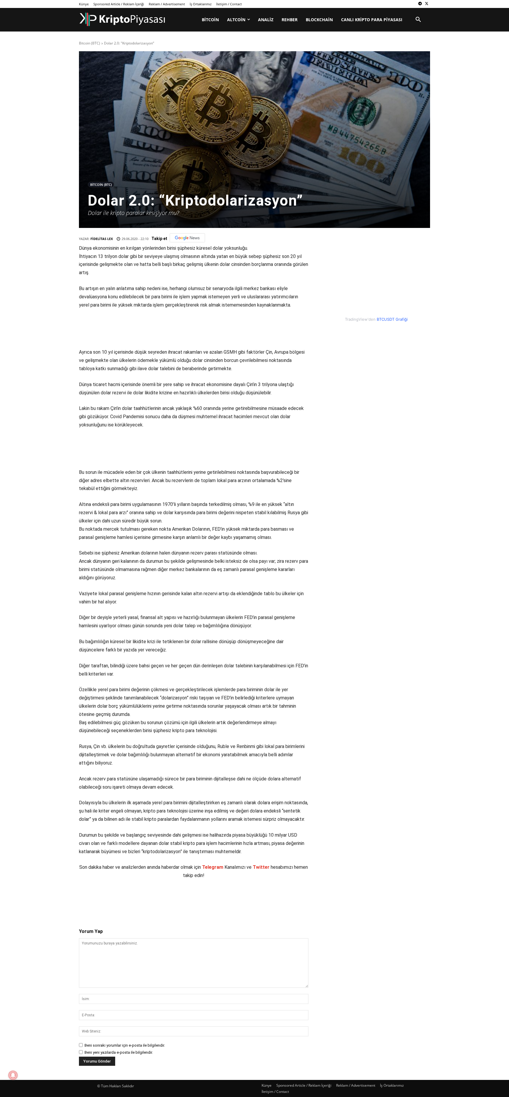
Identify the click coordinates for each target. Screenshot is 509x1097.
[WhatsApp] (161, 898)
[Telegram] (420, 4)
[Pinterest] (147, 898)
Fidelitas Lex (101, 238)
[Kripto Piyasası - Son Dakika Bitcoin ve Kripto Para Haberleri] (122, 19)
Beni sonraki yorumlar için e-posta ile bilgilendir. (125, 1045)
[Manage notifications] (13, 1075)
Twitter (261, 867)
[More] (188, 898)
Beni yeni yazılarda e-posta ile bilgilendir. (119, 1052)
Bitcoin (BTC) (89, 43)
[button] (418, 20)
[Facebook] (120, 898)
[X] (426, 4)
